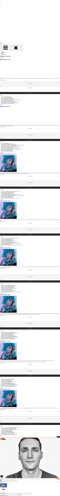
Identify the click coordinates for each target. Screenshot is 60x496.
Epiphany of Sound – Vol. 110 (5, 341)
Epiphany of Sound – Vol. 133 (5, 200)
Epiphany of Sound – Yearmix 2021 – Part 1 (5, 186)
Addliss (0, 186)
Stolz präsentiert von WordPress (3, 495)
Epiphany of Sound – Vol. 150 (5, 106)
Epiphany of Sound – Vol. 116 (5, 294)
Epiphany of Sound (3, 52)
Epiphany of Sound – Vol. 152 (5, 59)
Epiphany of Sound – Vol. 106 (5, 389)
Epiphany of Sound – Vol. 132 (5, 247)
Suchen (1, 435)
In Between (2, 53)
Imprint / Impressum (3, 54)
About (2, 51)
